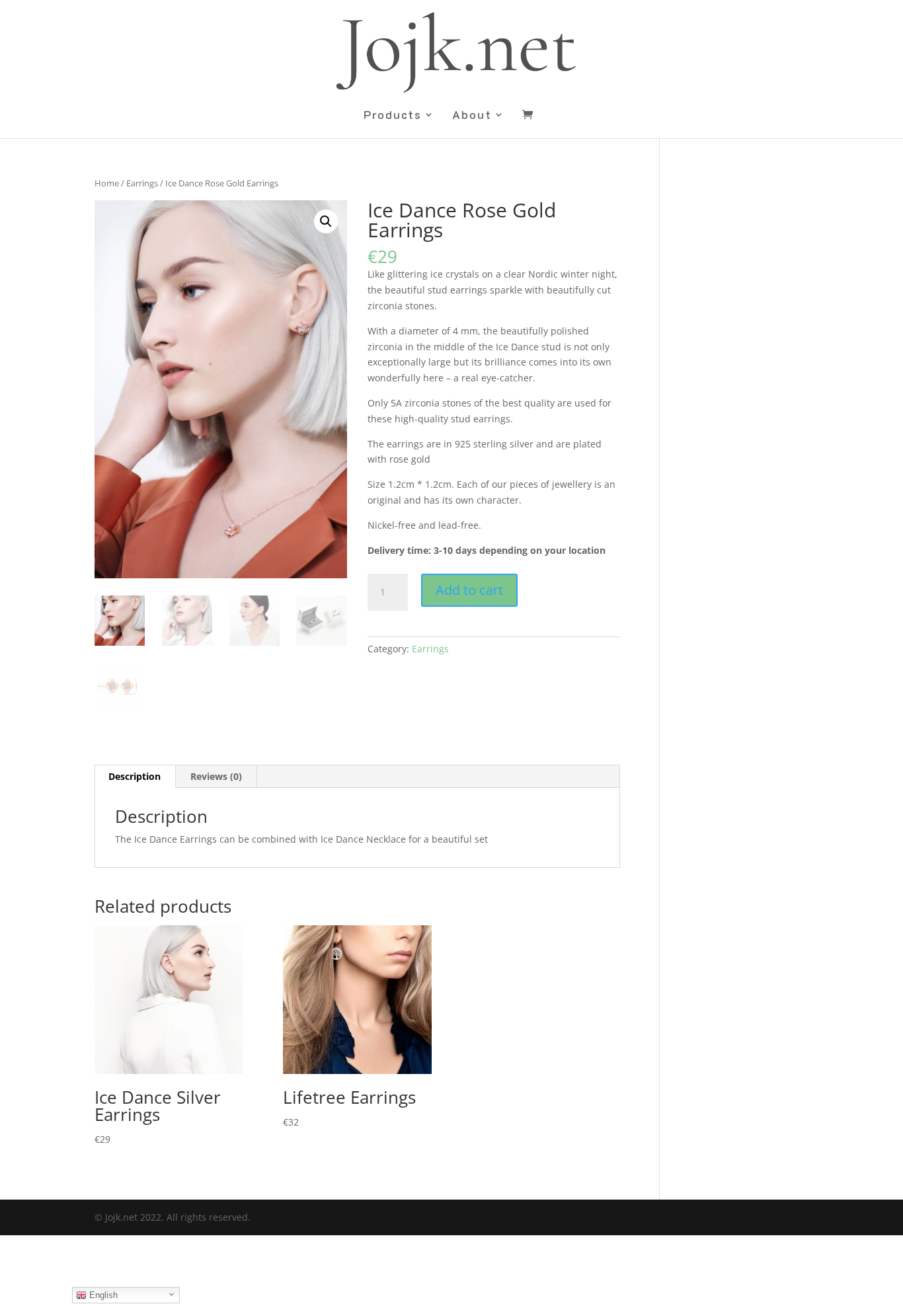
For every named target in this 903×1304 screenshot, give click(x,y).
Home (107, 183)
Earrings (142, 183)
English (102, 1295)
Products (393, 116)
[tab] (135, 776)
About (472, 116)
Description (134, 776)
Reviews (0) (216, 776)
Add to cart (469, 590)
